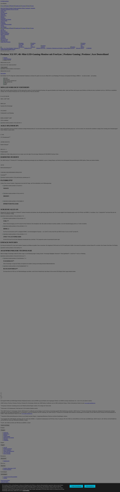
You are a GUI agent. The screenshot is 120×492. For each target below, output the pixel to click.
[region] (60, 487)
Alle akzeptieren (90, 486)
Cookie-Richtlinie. (26, 490)
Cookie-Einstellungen (76, 486)
